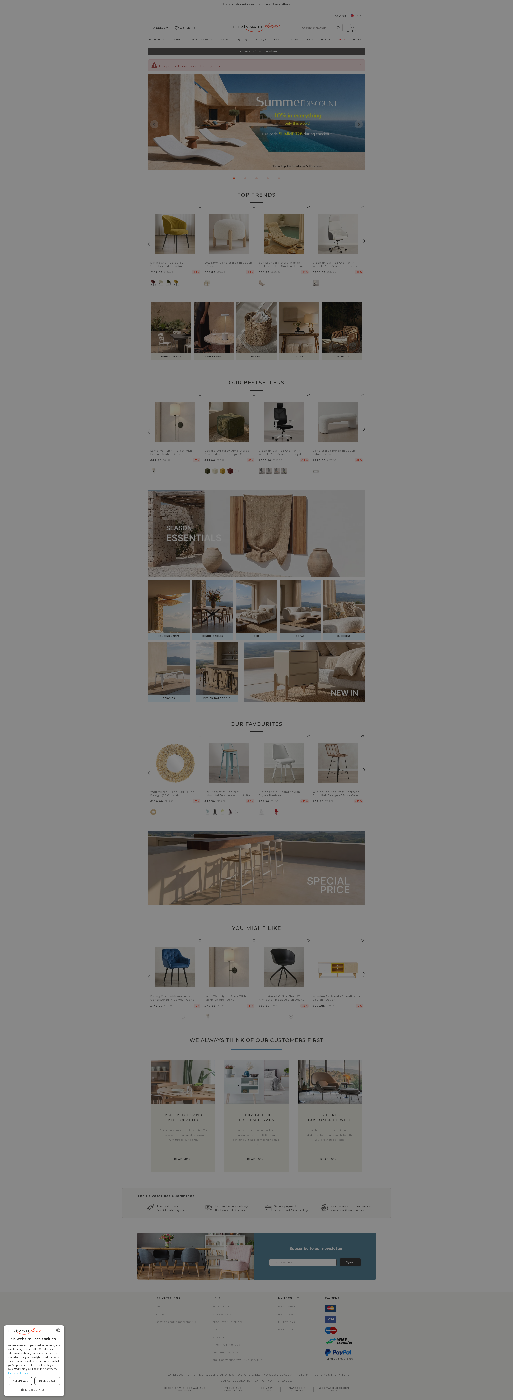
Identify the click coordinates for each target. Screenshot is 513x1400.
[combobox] (58, 1330)
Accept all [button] (20, 1381)
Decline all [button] (47, 1381)
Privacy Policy (18, 1373)
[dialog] (34, 1360)
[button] (34, 1389)
